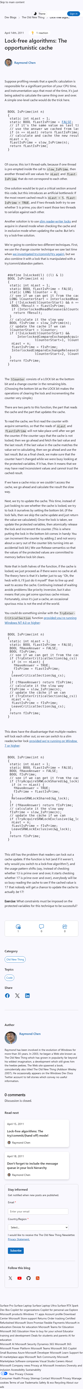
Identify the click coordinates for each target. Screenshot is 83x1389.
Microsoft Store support (23, 1318)
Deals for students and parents (49, 1335)
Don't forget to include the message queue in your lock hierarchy (32, 1165)
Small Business (8, 1352)
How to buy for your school (46, 1331)
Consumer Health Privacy (15, 1378)
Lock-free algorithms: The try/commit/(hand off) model (27, 1133)
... (68, 17)
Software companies (27, 1361)
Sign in (73, 13)
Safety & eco (46, 1382)
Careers (60, 1361)
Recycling (60, 1382)
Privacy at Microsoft (42, 1365)
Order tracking (56, 1318)
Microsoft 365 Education (14, 1331)
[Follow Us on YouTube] (19, 1279)
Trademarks (31, 1382)
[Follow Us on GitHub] (28, 1279)
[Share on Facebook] (7, 996)
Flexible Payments (54, 1322)
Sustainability (33, 1369)
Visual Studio (47, 1361)
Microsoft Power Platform (15, 1348)
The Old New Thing (33, 17)
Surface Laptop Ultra (44, 1305)
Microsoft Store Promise (29, 1322)
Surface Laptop (23, 1305)
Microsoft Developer (37, 1352)
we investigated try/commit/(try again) (38, 254)
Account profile (54, 1314)
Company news (21, 1365)
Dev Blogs (10, 17)
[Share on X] (17, 996)
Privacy (67, 1378)
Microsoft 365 (63, 1344)
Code (9, 977)
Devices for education (25, 1327)
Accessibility (18, 1369)
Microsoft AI (7, 1344)
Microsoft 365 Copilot (64, 1348)
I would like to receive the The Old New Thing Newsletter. (41, 1237)
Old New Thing (15, 959)
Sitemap (35, 1378)
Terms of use (16, 1382)
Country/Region (18, 1219)
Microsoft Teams (40, 1348)
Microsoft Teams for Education (56, 1327)
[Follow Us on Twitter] (10, 1279)
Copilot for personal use (54, 1310)
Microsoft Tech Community (40, 1357)
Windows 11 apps (33, 1314)
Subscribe (15, 1250)
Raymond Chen (25, 62)
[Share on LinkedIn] (27, 996)
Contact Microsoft (51, 1378)
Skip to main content (12, 2)
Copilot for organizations (25, 1310)
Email (12, 1202)
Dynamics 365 (45, 1344)
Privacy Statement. (19, 1239)
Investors (60, 1365)
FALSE (66, 122)
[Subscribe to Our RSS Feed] (37, 1279)
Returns (42, 1318)
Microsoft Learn (59, 1352)
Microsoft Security (25, 1344)
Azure (21, 1352)
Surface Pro (6, 1305)
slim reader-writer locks (55, 221)
